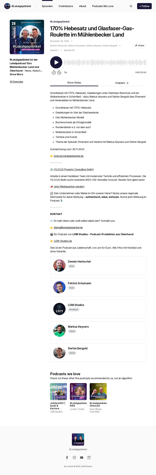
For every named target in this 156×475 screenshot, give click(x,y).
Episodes (47, 6)
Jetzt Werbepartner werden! (69, 186)
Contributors (66, 6)
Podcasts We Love (102, 6)
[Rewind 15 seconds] (54, 72)
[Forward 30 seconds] (59, 72)
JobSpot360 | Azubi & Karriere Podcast (57, 407)
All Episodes (16, 81)
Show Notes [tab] (74, 82)
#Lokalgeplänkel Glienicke (99, 404)
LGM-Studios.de (63, 240)
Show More (16, 74)
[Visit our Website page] (88, 457)
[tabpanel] (98, 173)
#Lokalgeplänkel (21, 6)
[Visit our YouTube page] (81, 457)
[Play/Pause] (56, 62)
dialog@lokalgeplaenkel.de (68, 227)
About (82, 6)
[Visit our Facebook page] (67, 457)
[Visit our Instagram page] (74, 457)
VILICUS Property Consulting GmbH (74, 169)
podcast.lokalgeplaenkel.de (68, 155)
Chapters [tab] (121, 82)
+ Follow (144, 6)
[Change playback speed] (66, 72)
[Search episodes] (131, 6)
